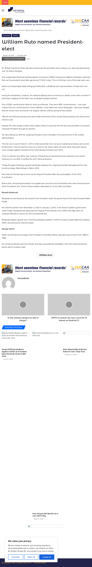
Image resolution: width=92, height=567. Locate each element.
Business (12, 30)
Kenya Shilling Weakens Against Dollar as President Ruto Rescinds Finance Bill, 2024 (14, 352)
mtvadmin (23, 278)
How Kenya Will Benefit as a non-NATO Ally (45, 515)
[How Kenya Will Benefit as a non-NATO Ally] (46, 421)
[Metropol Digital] (16, 10)
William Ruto (46, 255)
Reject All (31, 557)
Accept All (47, 557)
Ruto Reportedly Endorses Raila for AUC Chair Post (75, 350)
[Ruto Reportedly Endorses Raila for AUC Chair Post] (76, 339)
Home (5, 30)
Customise (16, 557)
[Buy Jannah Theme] (46, 22)
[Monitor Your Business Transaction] (46, 269)
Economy (20, 30)
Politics (15, 36)
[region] (31, 549)
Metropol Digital (40, 563)
